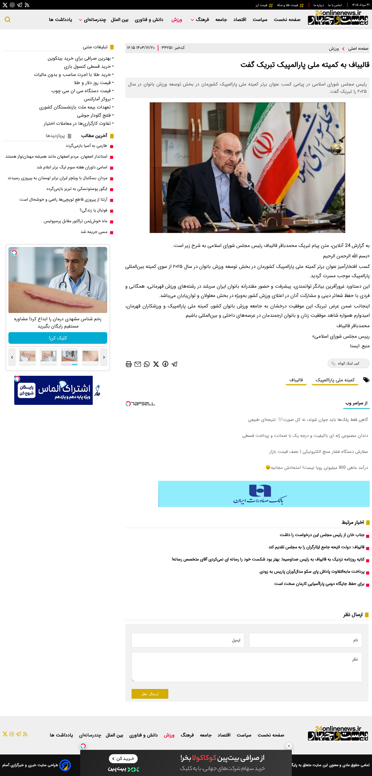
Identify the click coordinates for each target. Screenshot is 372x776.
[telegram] (174, 364)
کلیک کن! (58, 338)
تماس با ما (335, 5)
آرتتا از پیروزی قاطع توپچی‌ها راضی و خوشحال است (63, 199)
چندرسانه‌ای (94, 19)
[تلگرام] (20, 4)
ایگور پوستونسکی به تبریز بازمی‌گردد (76, 189)
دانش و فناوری (150, 19)
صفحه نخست (287, 19)
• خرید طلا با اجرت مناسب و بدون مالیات (74, 74)
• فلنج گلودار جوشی (95, 115)
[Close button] (289, 746)
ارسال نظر (150, 694)
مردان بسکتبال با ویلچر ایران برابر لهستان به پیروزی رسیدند (57, 178)
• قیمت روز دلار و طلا (94, 82)
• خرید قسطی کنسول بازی (89, 66)
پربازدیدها (55, 135)
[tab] (96, 136)
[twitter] (156, 364)
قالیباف (296, 380)
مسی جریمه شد (94, 232)
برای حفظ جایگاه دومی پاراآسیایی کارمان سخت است (319, 584)
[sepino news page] (264, 505)
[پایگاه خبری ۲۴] (338, 25)
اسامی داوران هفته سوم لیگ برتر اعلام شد (72, 167)
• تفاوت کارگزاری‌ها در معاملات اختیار (79, 123)
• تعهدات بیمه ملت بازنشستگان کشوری (76, 107)
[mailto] (138, 364)
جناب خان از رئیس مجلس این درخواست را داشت (322, 535)
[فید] (27, 4)
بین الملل (120, 19)
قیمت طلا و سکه (288, 5)
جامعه (221, 19)
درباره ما (319, 5)
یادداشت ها (61, 19)
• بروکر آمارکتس (99, 99)
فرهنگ (202, 19)
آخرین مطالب (94, 135)
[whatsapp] (146, 364)
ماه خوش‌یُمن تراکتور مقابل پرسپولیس (75, 221)
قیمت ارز (262, 5)
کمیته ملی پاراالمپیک (335, 380)
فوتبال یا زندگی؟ (93, 210)
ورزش (177, 19)
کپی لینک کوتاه (349, 363)
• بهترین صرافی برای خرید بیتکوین (81, 58)
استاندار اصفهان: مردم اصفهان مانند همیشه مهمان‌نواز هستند (56, 156)
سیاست (261, 19)
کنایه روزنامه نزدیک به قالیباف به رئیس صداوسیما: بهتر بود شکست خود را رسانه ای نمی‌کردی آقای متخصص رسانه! (268, 559)
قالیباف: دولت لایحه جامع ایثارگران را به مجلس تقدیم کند (316, 547)
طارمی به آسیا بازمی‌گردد (86, 146)
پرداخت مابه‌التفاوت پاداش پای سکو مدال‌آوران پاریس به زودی (312, 571)
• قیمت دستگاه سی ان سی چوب (82, 91)
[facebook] (165, 363)
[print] (128, 364)
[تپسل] (83, 746)
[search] (7, 19)
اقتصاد (240, 19)
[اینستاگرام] (12, 4)
